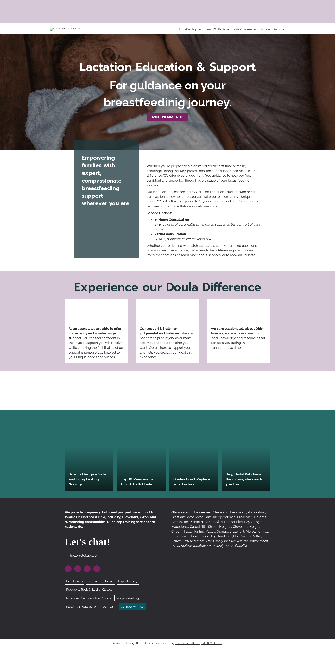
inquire (234, 250)
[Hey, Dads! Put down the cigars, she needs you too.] (246, 454)
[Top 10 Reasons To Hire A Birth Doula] (141, 454)
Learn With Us (215, 29)
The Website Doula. (187, 643)
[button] (200, 29)
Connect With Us (272, 29)
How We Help (187, 29)
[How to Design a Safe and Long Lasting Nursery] (89, 454)
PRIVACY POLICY (211, 643)
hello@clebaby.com (196, 546)
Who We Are (243, 29)
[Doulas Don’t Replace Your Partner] (193, 454)
